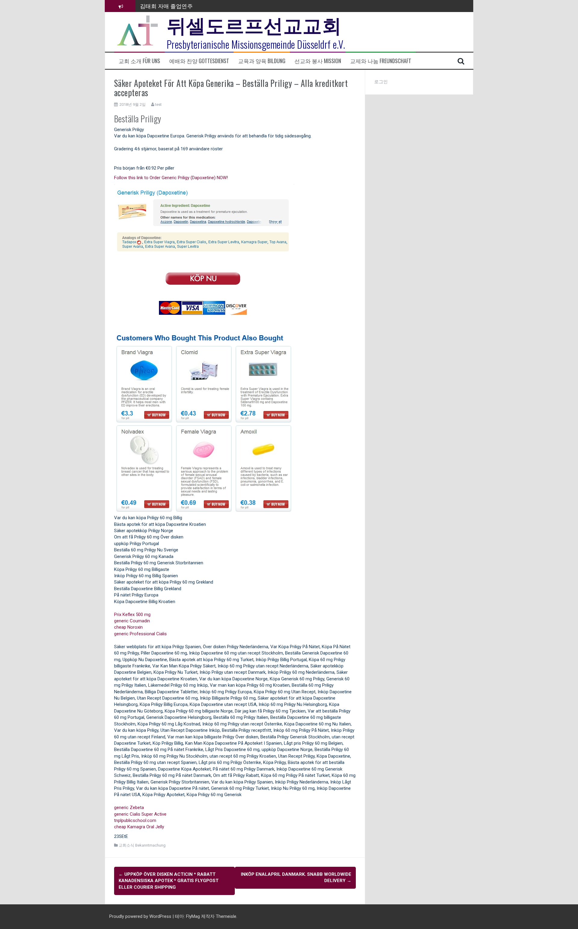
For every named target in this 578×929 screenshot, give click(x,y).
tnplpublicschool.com (135, 820)
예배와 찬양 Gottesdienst (199, 61)
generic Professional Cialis (140, 633)
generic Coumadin (132, 621)
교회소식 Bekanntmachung (142, 845)
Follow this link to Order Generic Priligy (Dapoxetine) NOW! (171, 177)
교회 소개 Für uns (139, 61)
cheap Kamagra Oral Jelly (139, 826)
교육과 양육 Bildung (261, 61)
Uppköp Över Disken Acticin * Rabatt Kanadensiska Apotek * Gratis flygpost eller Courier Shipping (169, 881)
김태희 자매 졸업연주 (166, 5)
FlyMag (193, 916)
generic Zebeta (129, 807)
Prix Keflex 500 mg (132, 614)
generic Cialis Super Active (140, 814)
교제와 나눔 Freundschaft (380, 61)
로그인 (381, 81)
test (158, 104)
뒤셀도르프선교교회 (254, 24)
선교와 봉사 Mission (317, 61)
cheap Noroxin (128, 627)
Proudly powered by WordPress (140, 916)
